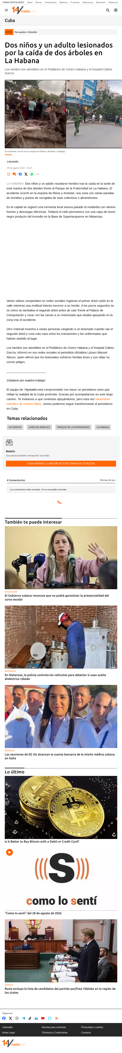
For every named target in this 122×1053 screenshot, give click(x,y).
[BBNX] (14, 1043)
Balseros (64, 2)
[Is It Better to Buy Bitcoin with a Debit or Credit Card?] (61, 807)
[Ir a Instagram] (17, 1018)
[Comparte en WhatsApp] (32, 174)
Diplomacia (88, 2)
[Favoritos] (9, 174)
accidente (15, 427)
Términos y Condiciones (55, 1032)
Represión (101, 2)
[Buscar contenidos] (108, 10)
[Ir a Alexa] (50, 1018)
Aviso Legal (8, 1032)
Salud (29, 2)
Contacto (86, 1032)
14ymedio (7, 1027)
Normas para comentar (54, 1027)
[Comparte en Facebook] (20, 174)
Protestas (75, 2)
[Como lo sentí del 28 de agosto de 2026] (61, 879)
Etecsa (38, 2)
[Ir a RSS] (57, 1018)
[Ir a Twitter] (11, 1018)
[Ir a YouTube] (43, 1018)
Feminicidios (51, 2)
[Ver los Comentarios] (14, 174)
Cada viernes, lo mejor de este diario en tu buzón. (61, 463)
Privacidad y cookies (92, 1027)
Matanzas (113, 2)
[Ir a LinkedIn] (37, 1018)
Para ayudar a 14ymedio (25, 32)
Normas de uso (107, 480)
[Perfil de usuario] (116, 10)
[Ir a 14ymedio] (25, 10)
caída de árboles (39, 427)
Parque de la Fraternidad (73, 427)
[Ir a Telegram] (24, 1018)
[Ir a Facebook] (4, 1018)
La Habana (103, 427)
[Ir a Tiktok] (31, 1018)
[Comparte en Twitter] (26, 174)
